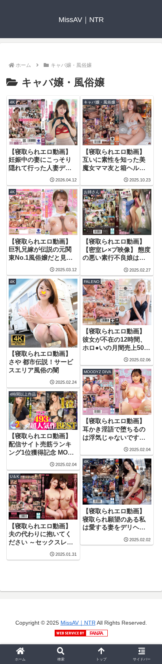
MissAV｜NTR (78, 623)
